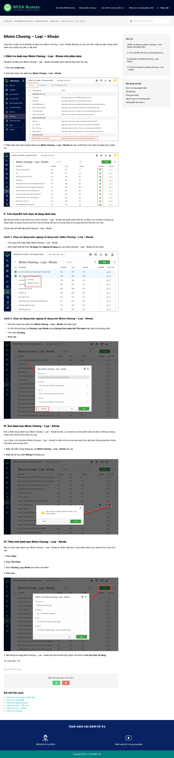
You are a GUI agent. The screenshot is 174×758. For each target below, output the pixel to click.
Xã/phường (130, 92)
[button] (56, 683)
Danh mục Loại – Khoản (16, 708)
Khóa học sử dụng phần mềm (141, 8)
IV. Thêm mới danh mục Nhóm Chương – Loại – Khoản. (145, 68)
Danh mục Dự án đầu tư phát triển (20, 697)
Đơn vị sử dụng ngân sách (136, 88)
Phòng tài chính (132, 95)
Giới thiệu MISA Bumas (65, 8)
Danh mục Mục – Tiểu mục (17, 705)
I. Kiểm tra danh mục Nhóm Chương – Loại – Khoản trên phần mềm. (145, 46)
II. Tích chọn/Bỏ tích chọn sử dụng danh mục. (145, 53)
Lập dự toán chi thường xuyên (138, 99)
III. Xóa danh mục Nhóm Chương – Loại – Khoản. (143, 60)
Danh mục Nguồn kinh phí (17, 703)
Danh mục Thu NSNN (15, 700)
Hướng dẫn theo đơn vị (135, 102)
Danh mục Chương (14, 711)
